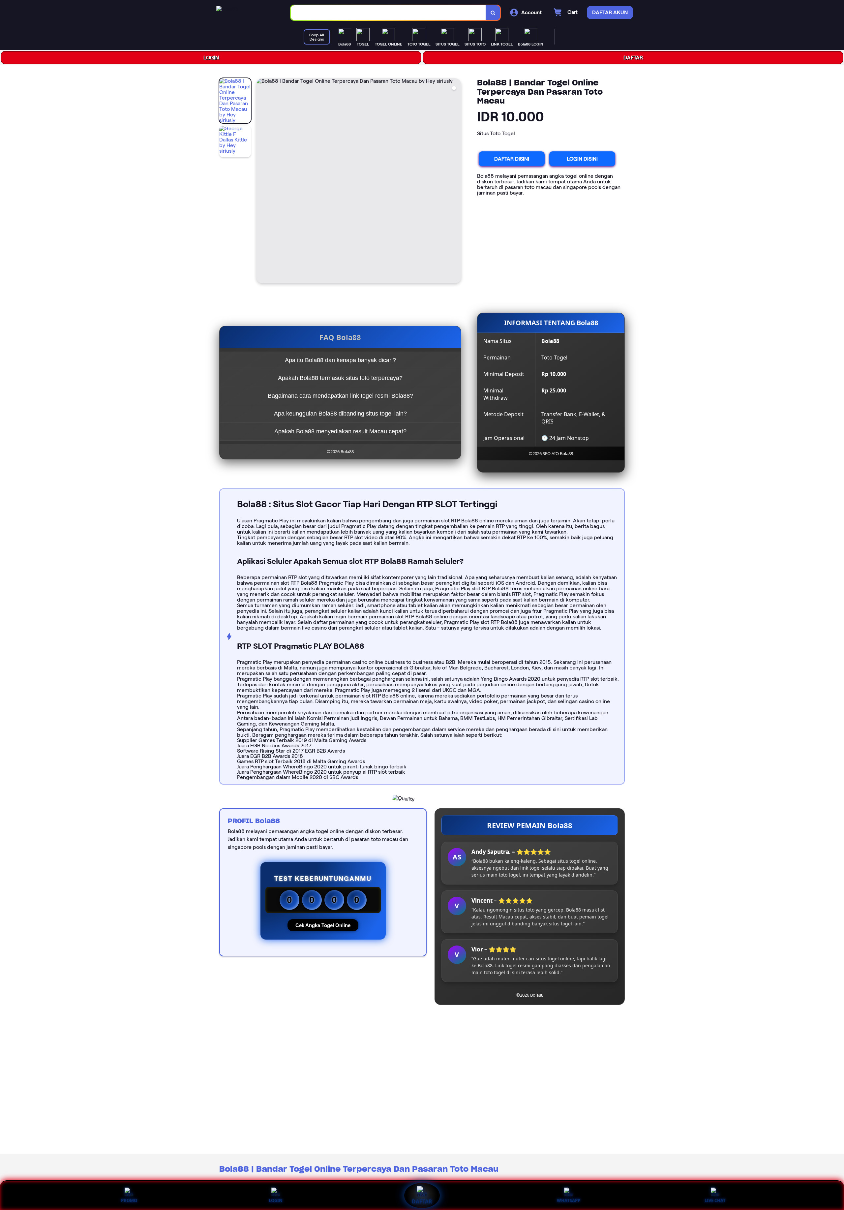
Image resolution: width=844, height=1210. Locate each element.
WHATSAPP (568, 1200)
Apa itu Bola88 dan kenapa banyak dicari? (340, 360)
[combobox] (388, 12)
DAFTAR (633, 57)
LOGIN (211, 57)
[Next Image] (456, 181)
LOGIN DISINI (582, 159)
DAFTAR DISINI (511, 159)
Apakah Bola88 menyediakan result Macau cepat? (340, 431)
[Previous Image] (261, 181)
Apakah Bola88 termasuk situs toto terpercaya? (340, 378)
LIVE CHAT (715, 1200)
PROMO (129, 1200)
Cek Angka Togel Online (322, 925)
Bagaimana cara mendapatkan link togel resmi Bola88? (340, 395)
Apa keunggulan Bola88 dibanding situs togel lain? (340, 413)
